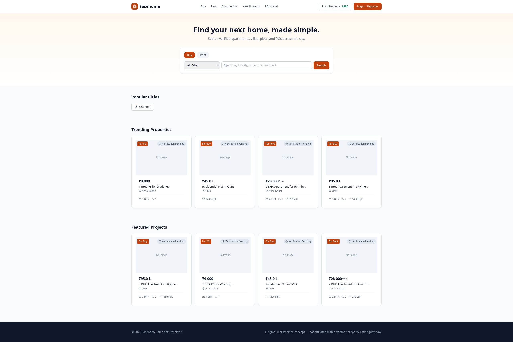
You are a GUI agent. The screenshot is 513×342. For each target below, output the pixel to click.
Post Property (335, 6)
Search (321, 65)
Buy (203, 6)
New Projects (251, 6)
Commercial (230, 6)
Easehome (149, 6)
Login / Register (367, 6)
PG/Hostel (271, 6)
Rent (214, 6)
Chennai (144, 107)
